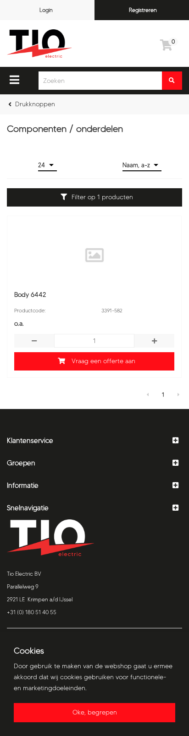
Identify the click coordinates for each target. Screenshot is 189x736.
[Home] (39, 43)
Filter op (102, 197)
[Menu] (14, 80)
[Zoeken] (172, 80)
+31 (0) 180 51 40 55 (31, 612)
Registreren (143, 9)
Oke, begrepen (94, 712)
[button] (94, 441)
